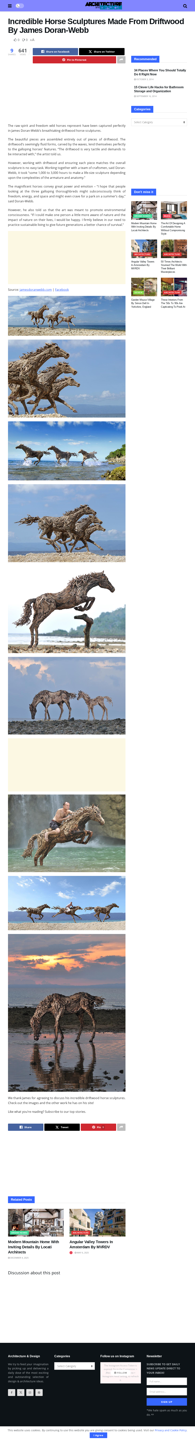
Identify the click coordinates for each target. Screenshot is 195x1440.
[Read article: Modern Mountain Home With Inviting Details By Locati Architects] (36, 1223)
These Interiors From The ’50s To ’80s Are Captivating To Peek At (173, 303)
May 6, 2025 (82, 1252)
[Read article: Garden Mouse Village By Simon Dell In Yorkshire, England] (144, 287)
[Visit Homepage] (103, 5)
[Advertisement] (66, 96)
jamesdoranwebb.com (36, 290)
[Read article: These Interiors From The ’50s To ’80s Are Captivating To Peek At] (174, 287)
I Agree (98, 1435)
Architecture (81, 1232)
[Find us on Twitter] (20, 1392)
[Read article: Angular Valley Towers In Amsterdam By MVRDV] (97, 1223)
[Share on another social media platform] (121, 59)
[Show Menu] (10, 5)
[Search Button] (185, 5)
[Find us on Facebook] (11, 1392)
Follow (121, 1372)
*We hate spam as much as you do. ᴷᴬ (167, 1412)
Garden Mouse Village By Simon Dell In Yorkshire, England (143, 303)
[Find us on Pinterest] (39, 1392)
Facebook (62, 290)
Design (138, 292)
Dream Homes (19, 1232)
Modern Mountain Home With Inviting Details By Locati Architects (33, 1247)
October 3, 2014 (144, 79)
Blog (167, 215)
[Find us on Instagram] (30, 1392)
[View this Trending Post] (71, 1252)
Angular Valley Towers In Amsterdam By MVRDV (143, 265)
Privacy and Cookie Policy (171, 1430)
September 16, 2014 (146, 96)
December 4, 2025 (19, 1257)
